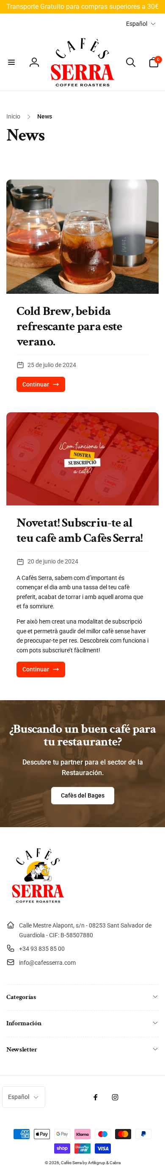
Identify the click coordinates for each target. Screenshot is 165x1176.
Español (136, 23)
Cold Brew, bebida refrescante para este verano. (69, 327)
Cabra (115, 1162)
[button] (11, 62)
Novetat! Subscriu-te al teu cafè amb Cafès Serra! (79, 531)
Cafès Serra (71, 1162)
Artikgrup (96, 1162)
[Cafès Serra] (38, 905)
